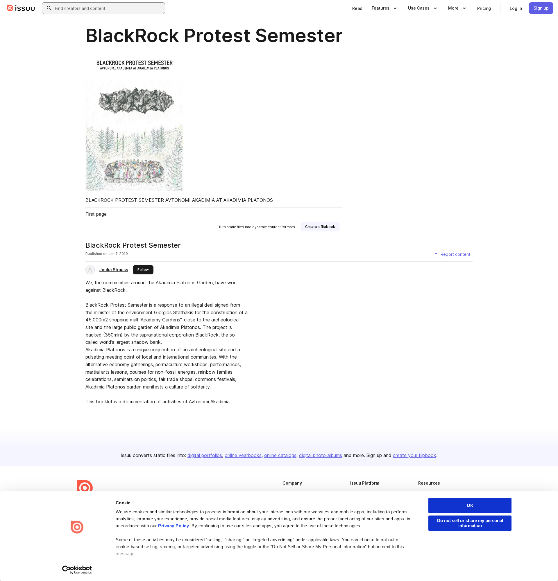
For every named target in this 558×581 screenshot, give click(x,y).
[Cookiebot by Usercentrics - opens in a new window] (77, 569)
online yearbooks (243, 455)
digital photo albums (320, 455)
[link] (357, 8)
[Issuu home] (21, 8)
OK (470, 505)
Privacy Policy (173, 526)
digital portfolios (204, 455)
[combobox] (108, 8)
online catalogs (280, 455)
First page (96, 214)
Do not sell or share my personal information (470, 523)
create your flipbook (414, 455)
